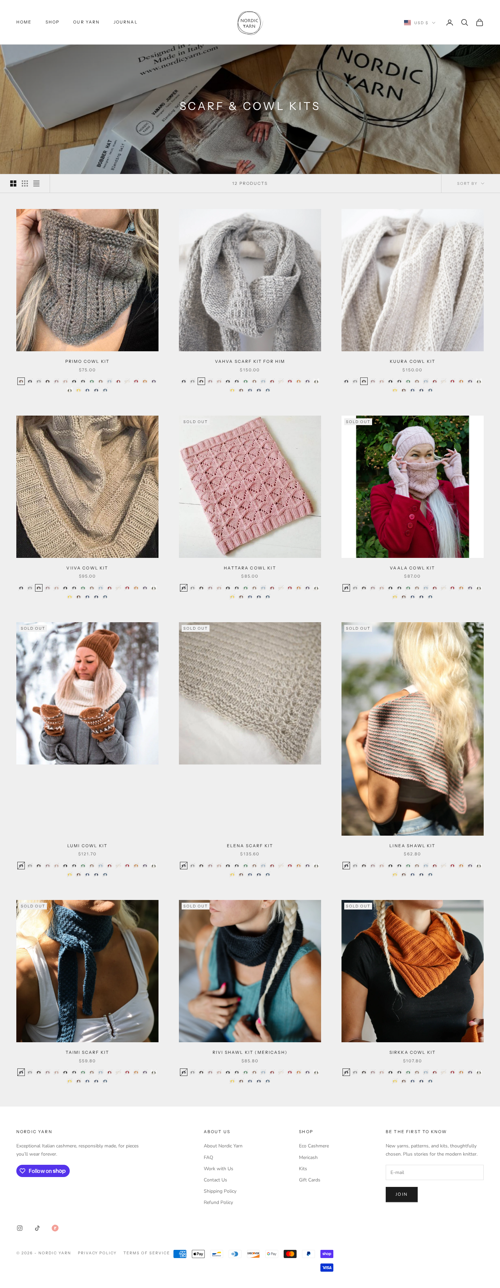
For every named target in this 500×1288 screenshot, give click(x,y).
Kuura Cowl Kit (412, 361)
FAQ (208, 1157)
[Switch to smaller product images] (25, 183)
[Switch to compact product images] (36, 183)
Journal (126, 22)
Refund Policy (218, 1202)
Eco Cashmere (314, 1146)
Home (24, 22)
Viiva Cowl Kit (87, 567)
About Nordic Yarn (223, 1146)
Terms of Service (146, 1253)
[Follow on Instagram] (19, 1228)
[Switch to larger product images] (13, 183)
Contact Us (215, 1180)
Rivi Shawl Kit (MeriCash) (250, 1052)
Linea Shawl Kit (412, 845)
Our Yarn (86, 22)
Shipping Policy (220, 1191)
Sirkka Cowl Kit (412, 1052)
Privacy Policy (97, 1253)
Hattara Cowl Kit (250, 567)
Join (402, 1194)
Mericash (308, 1157)
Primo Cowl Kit (87, 361)
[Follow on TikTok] (37, 1228)
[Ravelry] (55, 1228)
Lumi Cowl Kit (87, 845)
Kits (303, 1168)
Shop (53, 22)
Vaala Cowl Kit (412, 567)
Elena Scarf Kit (250, 845)
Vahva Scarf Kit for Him (250, 361)
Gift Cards (309, 1180)
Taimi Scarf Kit (87, 1052)
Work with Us (218, 1168)
